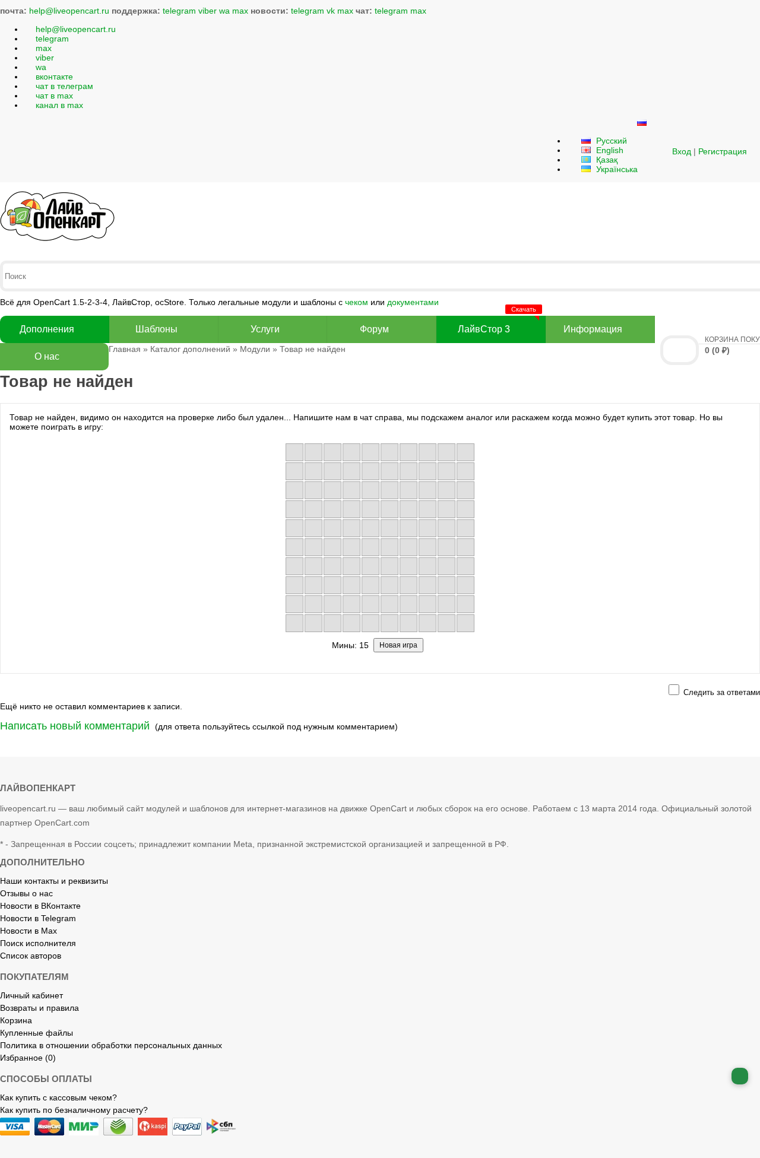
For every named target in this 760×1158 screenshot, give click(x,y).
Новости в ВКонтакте (40, 905)
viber (207, 10)
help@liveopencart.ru (69, 10)
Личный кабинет (31, 995)
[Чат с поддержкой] (740, 1076)
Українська (616, 169)
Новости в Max (28, 930)
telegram (179, 10)
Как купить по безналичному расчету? (74, 1110)
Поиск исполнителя (38, 943)
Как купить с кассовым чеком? (58, 1097)
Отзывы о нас (26, 893)
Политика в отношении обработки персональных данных (111, 1045)
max (240, 10)
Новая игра (398, 645)
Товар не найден (313, 349)
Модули (255, 349)
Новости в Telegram (38, 918)
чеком (356, 302)
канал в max (59, 105)
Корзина (16, 1020)
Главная (125, 349)
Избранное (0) (28, 1057)
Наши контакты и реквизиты (54, 881)
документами (413, 302)
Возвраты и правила (39, 1008)
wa (224, 10)
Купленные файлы (36, 1033)
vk (331, 10)
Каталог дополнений (190, 349)
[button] (657, 151)
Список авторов (30, 955)
